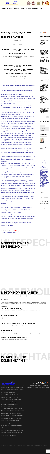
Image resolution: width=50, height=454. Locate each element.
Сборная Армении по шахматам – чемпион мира (18, 62)
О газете (11, 8)
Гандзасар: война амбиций (18, 78)
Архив (40, 8)
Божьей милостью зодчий (18, 60)
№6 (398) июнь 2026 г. (44, 203)
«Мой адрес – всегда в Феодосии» (18, 76)
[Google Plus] (45, 32)
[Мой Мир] (44, 32)
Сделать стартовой (11, 445)
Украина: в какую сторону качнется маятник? (15, 301)
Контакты (28, 8)
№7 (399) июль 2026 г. (44, 201)
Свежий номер (4, 8)
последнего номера (27, 367)
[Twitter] (41, 32)
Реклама (23, 8)
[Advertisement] (25, 20)
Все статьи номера (42, 129)
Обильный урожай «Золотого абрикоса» (14, 337)
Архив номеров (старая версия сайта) (35, 445)
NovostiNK (42, 126)
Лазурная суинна (6, 330)
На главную (3, 445)
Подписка (16, 8)
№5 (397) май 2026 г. (44, 205)
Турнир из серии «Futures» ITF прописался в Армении (18, 73)
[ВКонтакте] (40, 32)
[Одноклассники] (43, 32)
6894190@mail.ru (13, 402)
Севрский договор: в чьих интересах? (18, 53)
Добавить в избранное (21, 445)
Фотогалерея (35, 8)
